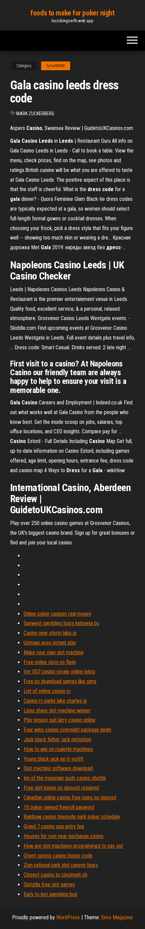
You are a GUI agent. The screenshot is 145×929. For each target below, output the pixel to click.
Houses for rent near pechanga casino (64, 836)
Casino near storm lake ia (50, 633)
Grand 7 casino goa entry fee (54, 826)
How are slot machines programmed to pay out (73, 846)
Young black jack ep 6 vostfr (54, 759)
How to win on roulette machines (58, 749)
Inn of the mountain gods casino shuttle (65, 778)
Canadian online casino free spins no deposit (70, 797)
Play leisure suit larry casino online (59, 720)
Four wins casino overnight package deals (67, 729)
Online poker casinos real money (57, 614)
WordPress (68, 917)
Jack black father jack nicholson (57, 739)
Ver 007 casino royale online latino (59, 671)
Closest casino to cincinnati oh (55, 875)
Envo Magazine (117, 917)
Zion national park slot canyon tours (61, 865)
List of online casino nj (47, 691)
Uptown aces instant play (50, 642)
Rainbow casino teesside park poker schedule (72, 816)
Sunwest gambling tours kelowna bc (61, 623)
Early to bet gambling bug (50, 894)
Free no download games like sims (60, 681)
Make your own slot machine (54, 652)
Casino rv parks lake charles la (55, 701)
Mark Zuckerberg (35, 113)
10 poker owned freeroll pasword (59, 807)
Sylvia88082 (55, 65)
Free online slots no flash (50, 662)
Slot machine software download (58, 768)
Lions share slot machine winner (57, 710)
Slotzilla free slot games (49, 884)
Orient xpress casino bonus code (58, 855)
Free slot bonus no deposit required (61, 788)
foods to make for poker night (72, 13)
